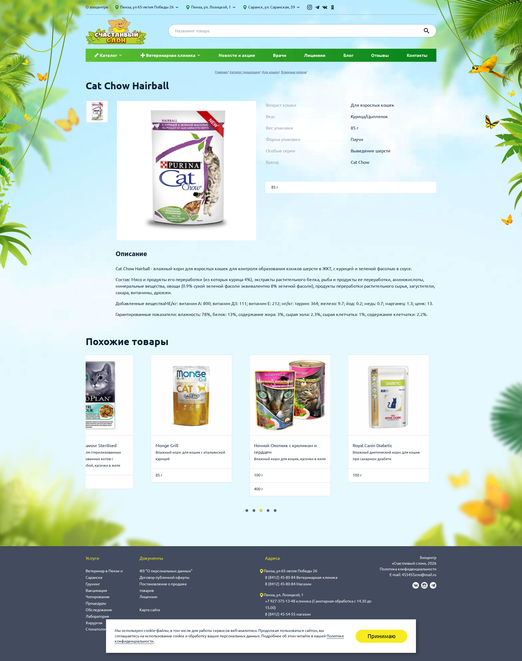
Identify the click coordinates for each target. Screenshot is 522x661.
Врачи (279, 55)
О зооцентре (97, 7)
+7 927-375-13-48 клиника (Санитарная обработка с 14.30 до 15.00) (318, 604)
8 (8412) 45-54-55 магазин (288, 614)
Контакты (417, 55)
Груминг (93, 584)
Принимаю (382, 636)
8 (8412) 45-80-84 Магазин (288, 584)
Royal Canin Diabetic (324, 445)
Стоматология (98, 629)
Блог (348, 55)
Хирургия (94, 623)
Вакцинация (96, 590)
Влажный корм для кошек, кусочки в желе (242, 459)
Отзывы (380, 55)
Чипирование (98, 597)
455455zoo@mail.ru (419, 575)
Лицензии (314, 55)
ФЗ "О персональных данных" (165, 571)
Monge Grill (119, 445)
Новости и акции (237, 55)
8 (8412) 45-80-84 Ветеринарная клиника (301, 577)
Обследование (99, 610)
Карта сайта (149, 610)
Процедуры (96, 603)
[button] (247, 510)
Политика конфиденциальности (408, 569)
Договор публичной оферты (164, 577)
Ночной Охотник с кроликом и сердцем (237, 448)
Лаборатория (97, 616)
